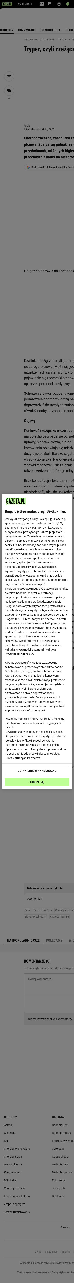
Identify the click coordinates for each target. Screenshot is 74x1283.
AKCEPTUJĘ (37, 782)
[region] (37, 641)
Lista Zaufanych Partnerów (23, 758)
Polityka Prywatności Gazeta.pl (24, 649)
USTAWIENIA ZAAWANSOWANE (37, 770)
